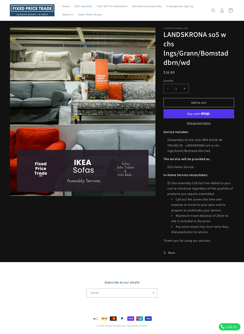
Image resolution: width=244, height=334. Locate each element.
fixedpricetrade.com (115, 325)
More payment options (199, 123)
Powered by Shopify (136, 325)
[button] (213, 10)
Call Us (231, 326)
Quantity (168, 80)
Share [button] (171, 252)
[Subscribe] (153, 293)
